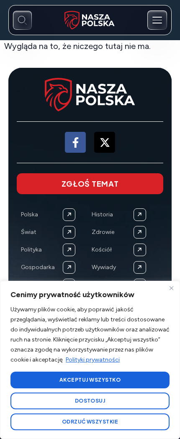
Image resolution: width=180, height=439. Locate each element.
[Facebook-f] (75, 142)
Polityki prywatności (93, 359)
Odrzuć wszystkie (90, 421)
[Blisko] (171, 288)
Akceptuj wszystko (90, 380)
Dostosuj (90, 401)
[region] (90, 360)
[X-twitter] (104, 142)
